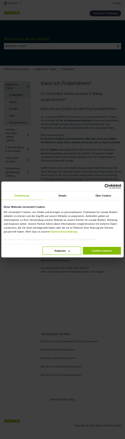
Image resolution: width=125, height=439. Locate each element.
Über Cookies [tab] (103, 195)
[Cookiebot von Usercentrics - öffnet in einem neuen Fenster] (107, 186)
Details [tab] (63, 195)
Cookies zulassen (102, 250)
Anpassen (60, 250)
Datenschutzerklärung (63, 231)
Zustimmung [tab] (21, 195)
